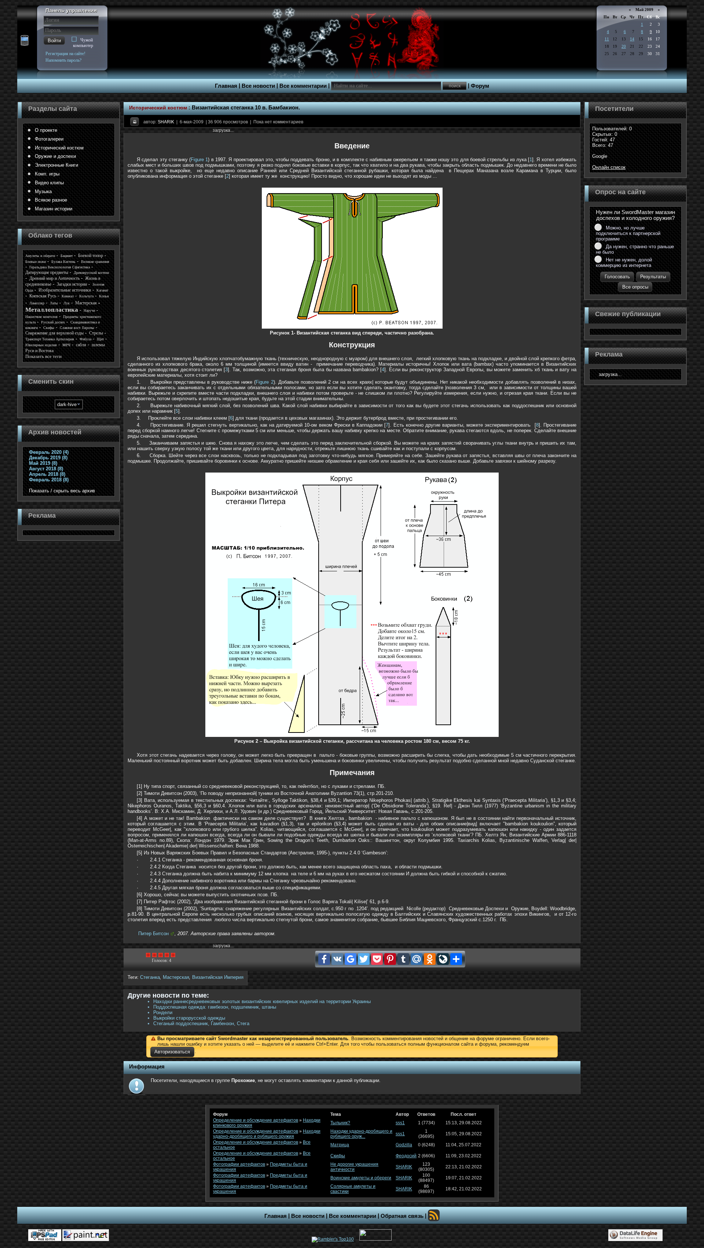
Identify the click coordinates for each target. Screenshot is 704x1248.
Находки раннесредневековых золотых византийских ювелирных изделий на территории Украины (262, 1001)
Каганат (102, 290)
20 (624, 46)
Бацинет (66, 256)
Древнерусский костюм (91, 273)
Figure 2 (264, 382)
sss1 (400, 1122)
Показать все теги (43, 356)
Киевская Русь (42, 296)
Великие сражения (95, 262)
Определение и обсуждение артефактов (255, 1120)
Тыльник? (340, 1122)
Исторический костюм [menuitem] (59, 148)
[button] (54, 40)
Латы (54, 303)
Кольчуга (86, 296)
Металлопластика (51, 309)
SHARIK (166, 121)
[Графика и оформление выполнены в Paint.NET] (85, 1235)
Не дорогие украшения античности (354, 1167)
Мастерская (176, 977)
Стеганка (150, 977)
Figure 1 (199, 159)
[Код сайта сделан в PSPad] (44, 1235)
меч (66, 344)
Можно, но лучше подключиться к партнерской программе (628, 233)
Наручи (89, 310)
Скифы (48, 328)
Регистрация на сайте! (65, 53)
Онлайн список (609, 167)
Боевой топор (90, 255)
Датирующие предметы (46, 272)
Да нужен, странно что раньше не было (635, 249)
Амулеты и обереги (40, 256)
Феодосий (406, 1155)
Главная (226, 86)
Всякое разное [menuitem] (51, 200)
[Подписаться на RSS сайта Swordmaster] (434, 1215)
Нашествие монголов (41, 317)
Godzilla (404, 1144)
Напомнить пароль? (63, 60)
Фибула (85, 339)
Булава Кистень (63, 262)
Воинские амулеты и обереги (360, 1177)
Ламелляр (36, 303)
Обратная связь (402, 1216)
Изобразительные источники (64, 290)
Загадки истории (72, 284)
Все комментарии (303, 86)
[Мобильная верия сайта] (24, 41)
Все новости (258, 86)
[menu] (68, 169)
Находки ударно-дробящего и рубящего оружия (266, 1134)
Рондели (162, 1012)
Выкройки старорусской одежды (189, 1018)
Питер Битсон (153, 933)
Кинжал (68, 296)
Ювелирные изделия (41, 345)
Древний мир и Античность (54, 278)
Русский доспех (53, 322)
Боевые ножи (35, 262)
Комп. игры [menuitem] (47, 174)
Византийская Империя (217, 977)
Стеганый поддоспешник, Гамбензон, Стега (201, 1023)
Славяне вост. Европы (77, 328)
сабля (81, 344)
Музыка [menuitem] (43, 191)
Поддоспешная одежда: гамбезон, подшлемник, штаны (214, 1007)
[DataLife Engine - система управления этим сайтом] (635, 1235)
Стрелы (96, 333)
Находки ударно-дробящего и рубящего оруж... (361, 1134)
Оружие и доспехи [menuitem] (55, 156)
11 (607, 39)
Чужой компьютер (83, 42)
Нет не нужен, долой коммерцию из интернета (624, 262)
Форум (480, 86)
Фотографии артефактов (239, 1164)
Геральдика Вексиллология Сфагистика (59, 267)
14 (632, 39)
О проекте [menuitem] (46, 130)
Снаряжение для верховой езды (54, 333)
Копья (104, 296)
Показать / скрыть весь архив (62, 490)
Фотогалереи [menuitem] (49, 139)
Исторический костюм (158, 108)
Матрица (339, 1144)
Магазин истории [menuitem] (53, 208)
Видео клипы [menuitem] (49, 182)
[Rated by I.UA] (375, 1239)
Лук (66, 303)
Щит (100, 339)
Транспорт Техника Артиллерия (49, 339)
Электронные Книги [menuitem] (56, 165)
